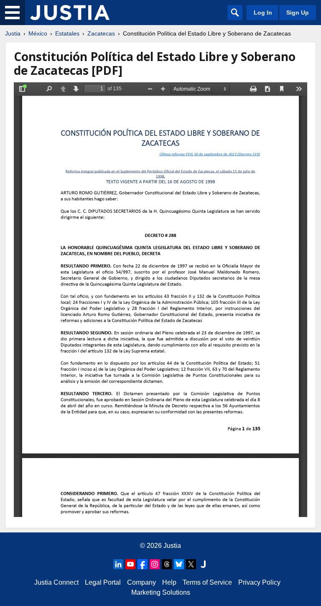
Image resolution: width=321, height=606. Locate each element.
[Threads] (167, 564)
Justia (12, 33)
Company (141, 582)
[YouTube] (130, 564)
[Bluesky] (179, 564)
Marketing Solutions (160, 592)
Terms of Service (207, 582)
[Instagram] (155, 564)
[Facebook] (143, 564)
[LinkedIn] (118, 564)
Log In (263, 12)
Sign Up (297, 12)
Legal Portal (103, 582)
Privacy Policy (259, 582)
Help (169, 582)
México (37, 33)
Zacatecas (101, 33)
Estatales (67, 33)
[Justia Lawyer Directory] (203, 564)
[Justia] (70, 12)
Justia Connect (56, 582)
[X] (191, 564)
